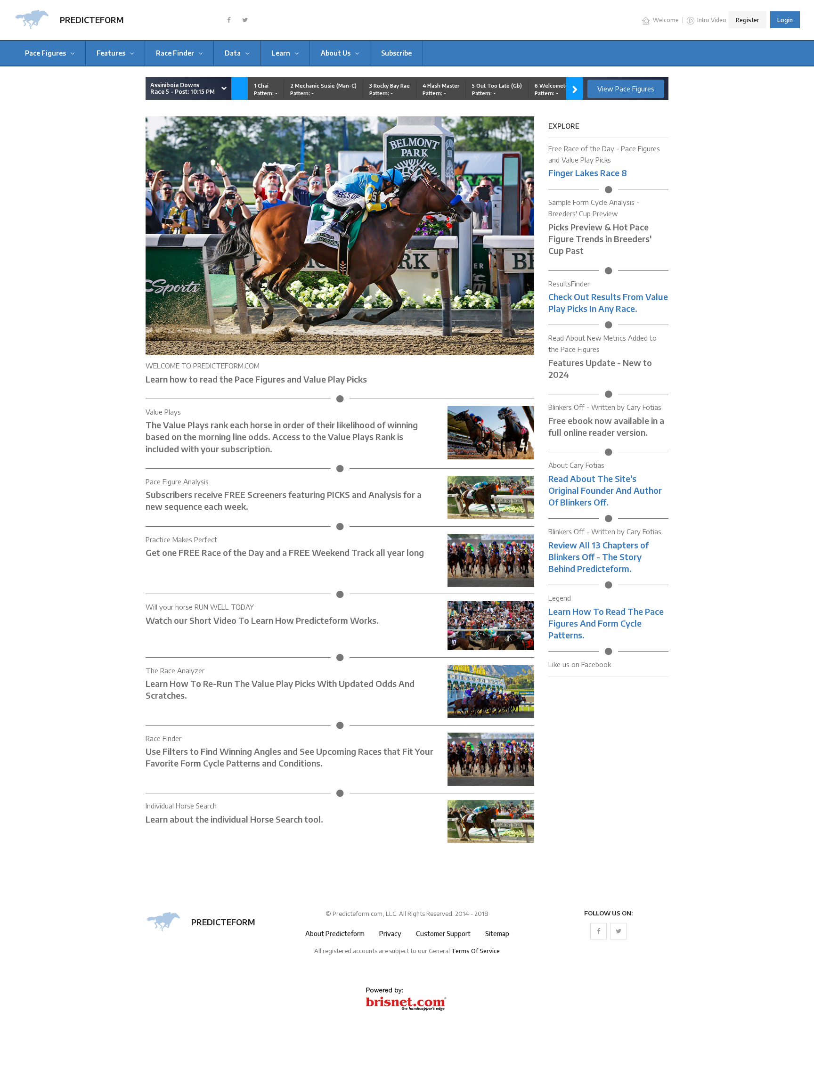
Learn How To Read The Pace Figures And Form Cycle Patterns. (606, 623)
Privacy (390, 934)
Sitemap (497, 934)
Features (112, 53)
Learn (281, 53)
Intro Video (711, 20)
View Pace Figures (625, 88)
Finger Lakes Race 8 (587, 172)
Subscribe (396, 53)
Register (747, 20)
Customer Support (443, 934)
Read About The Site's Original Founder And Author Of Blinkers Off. (605, 490)
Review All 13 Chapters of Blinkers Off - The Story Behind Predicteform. (598, 556)
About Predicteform (335, 934)
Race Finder (175, 53)
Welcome (665, 20)
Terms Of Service (475, 951)
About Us (336, 53)
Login (785, 20)
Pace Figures (46, 53)
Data (233, 53)
